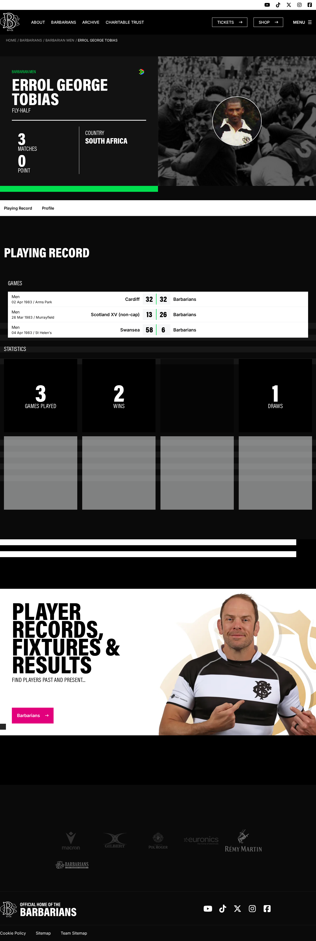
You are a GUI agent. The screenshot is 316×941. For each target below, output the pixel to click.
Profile (48, 208)
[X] (288, 5)
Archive (90, 22)
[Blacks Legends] (72, 865)
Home (11, 40)
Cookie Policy (13, 933)
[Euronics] (201, 840)
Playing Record (18, 208)
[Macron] (72, 840)
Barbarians (63, 22)
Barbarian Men (59, 40)
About (38, 22)
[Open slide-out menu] (302, 22)
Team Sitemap (74, 933)
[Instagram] (299, 5)
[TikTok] (278, 5)
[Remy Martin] (244, 840)
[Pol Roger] (158, 840)
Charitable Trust (125, 22)
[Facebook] (310, 5)
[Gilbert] (115, 840)
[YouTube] (267, 5)
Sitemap (43, 933)
